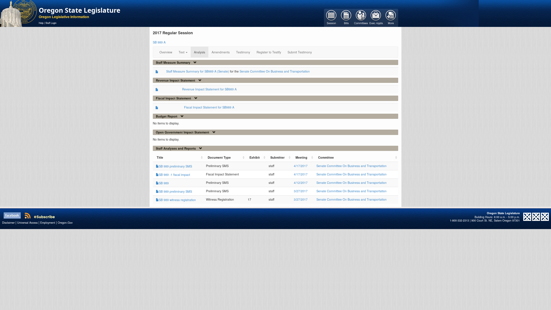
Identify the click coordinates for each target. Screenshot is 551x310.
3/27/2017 (301, 191)
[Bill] (346, 17)
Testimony (243, 52)
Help (41, 23)
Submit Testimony (300, 52)
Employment (47, 223)
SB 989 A (159, 42)
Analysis (199, 52)
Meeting (301, 157)
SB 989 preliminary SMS (175, 166)
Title (160, 157)
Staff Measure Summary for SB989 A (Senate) (197, 71)
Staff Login (50, 23)
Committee (326, 157)
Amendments (221, 52)
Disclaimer (8, 223)
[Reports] (390, 17)
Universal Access (27, 223)
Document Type (219, 157)
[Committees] (361, 17)
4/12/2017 (301, 182)
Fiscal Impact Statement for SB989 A (209, 107)
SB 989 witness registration (177, 200)
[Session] (331, 17)
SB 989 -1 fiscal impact (174, 174)
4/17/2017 (301, 166)
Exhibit (254, 157)
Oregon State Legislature (79, 10)
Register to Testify (269, 52)
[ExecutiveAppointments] (375, 17)
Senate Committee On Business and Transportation (275, 71)
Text (182, 52)
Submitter (277, 157)
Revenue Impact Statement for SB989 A (209, 89)
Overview (165, 52)
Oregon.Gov (65, 223)
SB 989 (164, 183)
